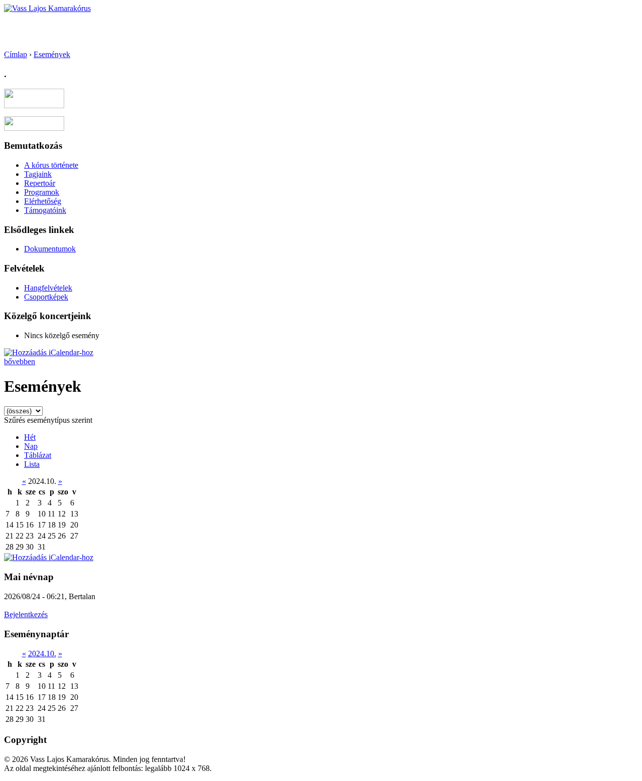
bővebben (19, 361)
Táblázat (37, 455)
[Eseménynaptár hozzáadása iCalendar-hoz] (48, 352)
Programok (41, 192)
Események (52, 54)
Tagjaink (38, 174)
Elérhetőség (42, 201)
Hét (30, 437)
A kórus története (51, 165)
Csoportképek (46, 297)
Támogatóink (45, 210)
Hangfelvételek (48, 288)
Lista (32, 464)
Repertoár (39, 183)
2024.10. (42, 653)
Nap (31, 446)
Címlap (15, 54)
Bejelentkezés (26, 614)
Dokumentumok (50, 248)
